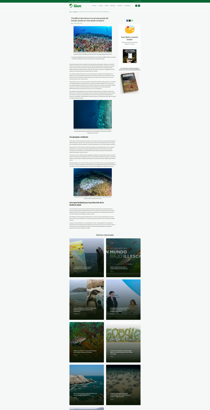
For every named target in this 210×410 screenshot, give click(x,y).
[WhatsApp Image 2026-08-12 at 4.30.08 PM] (129, 72)
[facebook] (134, 1)
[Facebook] (127, 20)
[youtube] (140, 1)
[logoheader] (75, 4)
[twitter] (136, 1)
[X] (130, 20)
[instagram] (138, 1)
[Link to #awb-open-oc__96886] (136, 6)
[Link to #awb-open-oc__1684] (139, 6)
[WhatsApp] (132, 20)
